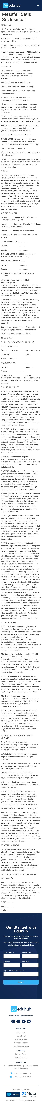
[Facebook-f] (13, 1021)
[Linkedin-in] (24, 1021)
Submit (21, 982)
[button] (37, 5)
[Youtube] (29, 1021)
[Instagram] (18, 1021)
